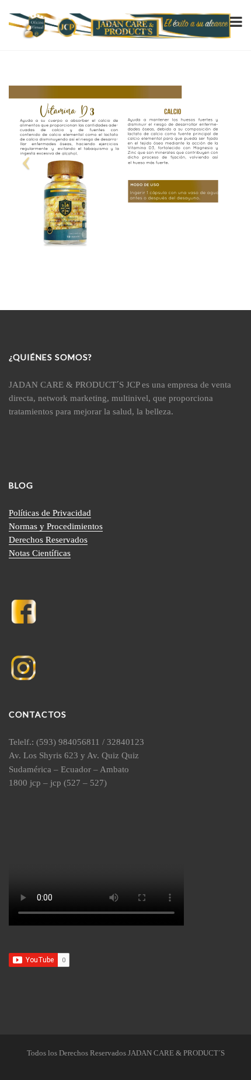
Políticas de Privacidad (50, 513)
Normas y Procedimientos (56, 526)
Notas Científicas (40, 553)
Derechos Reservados (48, 539)
